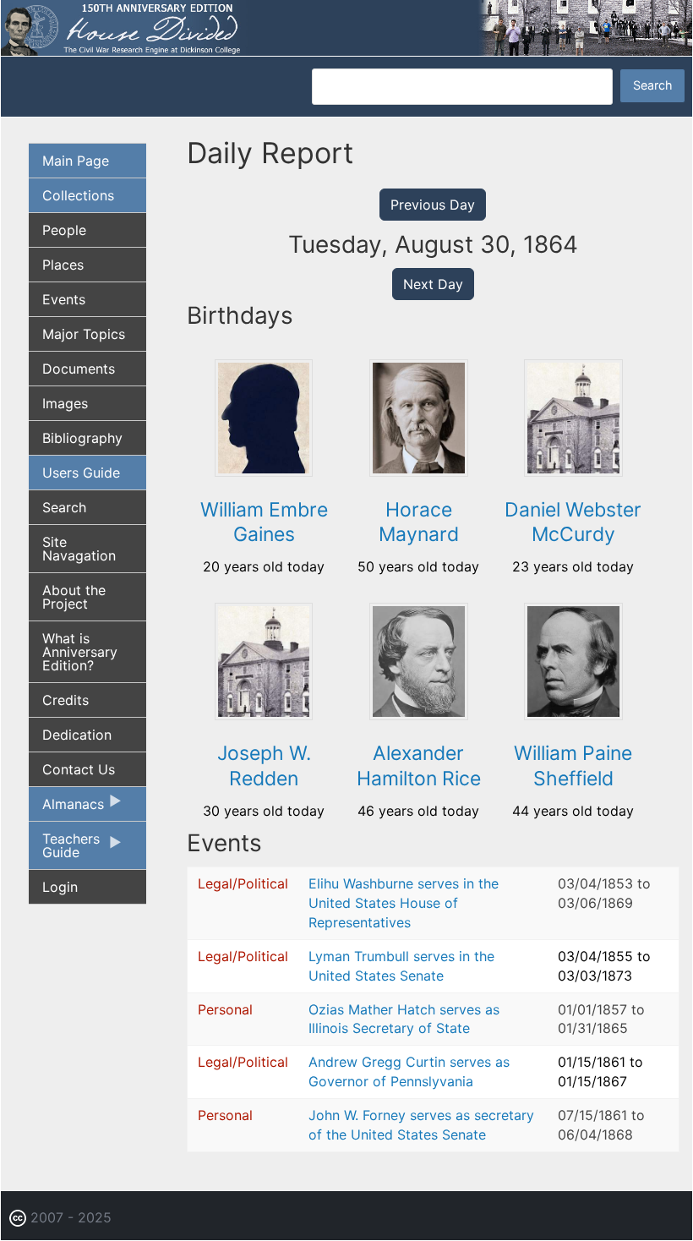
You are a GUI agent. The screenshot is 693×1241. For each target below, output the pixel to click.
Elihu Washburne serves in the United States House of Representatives (403, 903)
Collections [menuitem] (78, 195)
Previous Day (432, 204)
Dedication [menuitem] (77, 734)
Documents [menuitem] (78, 368)
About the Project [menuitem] (74, 597)
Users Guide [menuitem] (81, 472)
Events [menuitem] (63, 299)
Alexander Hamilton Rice (419, 765)
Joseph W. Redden (264, 765)
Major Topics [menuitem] (83, 333)
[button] (264, 470)
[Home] (346, 26)
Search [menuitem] (64, 507)
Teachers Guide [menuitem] (64, 849)
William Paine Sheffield (573, 765)
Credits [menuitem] (65, 700)
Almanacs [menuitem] (66, 808)
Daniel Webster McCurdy (573, 522)
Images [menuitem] (65, 403)
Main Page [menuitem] (75, 160)
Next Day (433, 284)
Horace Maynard (419, 522)
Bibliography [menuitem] (82, 437)
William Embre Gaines (264, 522)
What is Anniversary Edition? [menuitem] (79, 652)
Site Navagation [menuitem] (79, 548)
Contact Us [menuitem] (78, 769)
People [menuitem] (64, 229)
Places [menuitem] (63, 264)
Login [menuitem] (60, 886)
